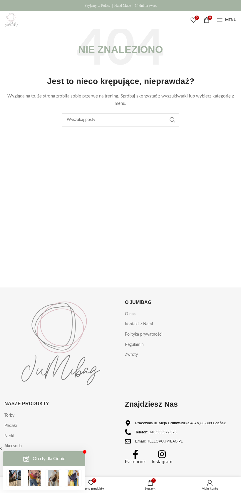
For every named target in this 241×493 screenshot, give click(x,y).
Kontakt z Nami (139, 324)
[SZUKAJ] (172, 120)
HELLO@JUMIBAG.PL (165, 441)
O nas (130, 314)
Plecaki (10, 426)
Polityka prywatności (143, 334)
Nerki (9, 436)
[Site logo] (11, 20)
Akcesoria (13, 446)
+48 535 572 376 (163, 432)
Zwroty (131, 355)
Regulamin (134, 345)
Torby (9, 415)
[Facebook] (135, 454)
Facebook (135, 461)
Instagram (162, 461)
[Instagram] (162, 454)
